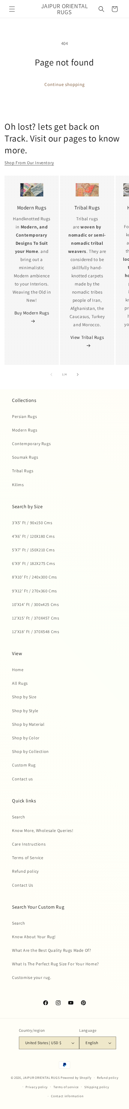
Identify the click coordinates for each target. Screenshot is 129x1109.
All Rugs (20, 683)
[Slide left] (51, 374)
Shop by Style (25, 710)
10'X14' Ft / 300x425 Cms (35, 604)
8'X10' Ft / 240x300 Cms (34, 577)
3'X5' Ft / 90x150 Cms (32, 522)
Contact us (22, 779)
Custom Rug (24, 765)
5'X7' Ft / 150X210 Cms (33, 550)
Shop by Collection (30, 751)
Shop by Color (26, 738)
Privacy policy (37, 1087)
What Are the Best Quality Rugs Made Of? (51, 950)
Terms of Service (28, 857)
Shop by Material (28, 724)
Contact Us (22, 885)
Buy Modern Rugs (31, 313)
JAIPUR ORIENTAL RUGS (41, 1078)
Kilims (18, 484)
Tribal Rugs (23, 470)
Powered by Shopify (76, 1078)
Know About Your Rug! (34, 936)
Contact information (67, 1096)
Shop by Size (24, 696)
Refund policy (25, 871)
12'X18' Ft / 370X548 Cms (35, 631)
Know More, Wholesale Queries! (42, 830)
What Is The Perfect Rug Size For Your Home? (55, 964)
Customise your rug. (31, 977)
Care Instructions (29, 844)
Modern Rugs (25, 430)
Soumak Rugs (25, 457)
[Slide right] (77, 374)
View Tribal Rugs (87, 337)
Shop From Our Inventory (29, 162)
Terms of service (66, 1087)
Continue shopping (64, 84)
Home (17, 669)
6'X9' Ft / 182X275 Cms (33, 563)
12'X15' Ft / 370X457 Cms (35, 618)
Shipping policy (96, 1087)
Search (18, 817)
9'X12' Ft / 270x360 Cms (34, 591)
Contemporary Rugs (31, 443)
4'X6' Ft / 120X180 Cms (33, 536)
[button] (12, 9)
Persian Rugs (24, 416)
